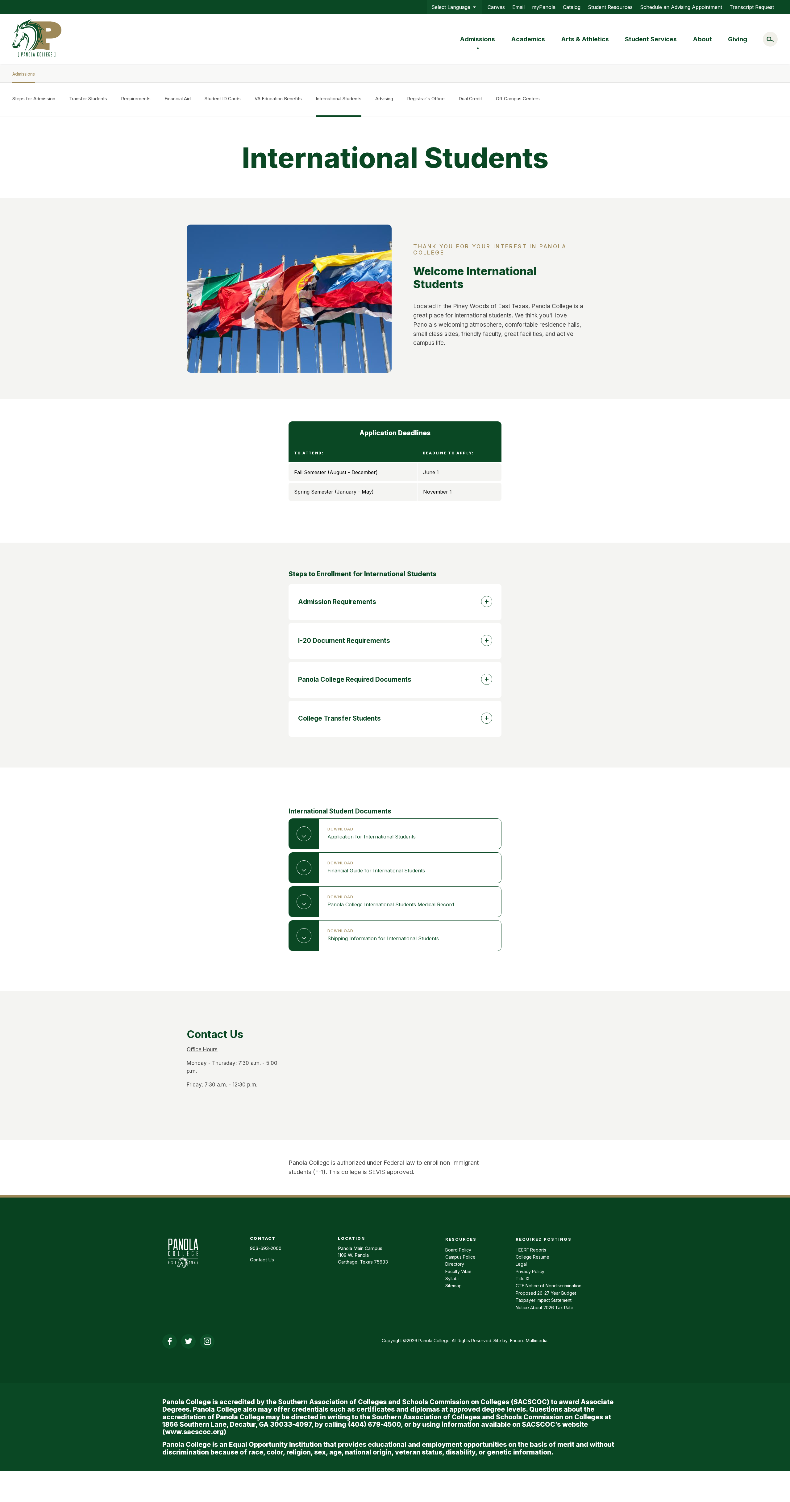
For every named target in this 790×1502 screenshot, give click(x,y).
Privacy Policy (530, 1271)
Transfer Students (88, 98)
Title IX (523, 1278)
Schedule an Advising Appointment (681, 7)
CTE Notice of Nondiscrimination (548, 1285)
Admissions (477, 39)
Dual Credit (470, 98)
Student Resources (610, 7)
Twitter (188, 1341)
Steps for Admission (33, 98)
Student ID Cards (223, 98)
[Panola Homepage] (183, 1271)
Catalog (571, 7)
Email (518, 7)
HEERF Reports (531, 1249)
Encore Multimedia (528, 1340)
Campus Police (460, 1257)
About (702, 39)
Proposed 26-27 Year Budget (546, 1293)
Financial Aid (177, 98)
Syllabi (452, 1278)
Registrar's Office (426, 98)
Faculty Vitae (458, 1271)
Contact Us (262, 1260)
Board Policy (458, 1249)
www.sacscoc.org (194, 1432)
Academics (528, 39)
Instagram (207, 1341)
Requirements (136, 98)
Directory (454, 1264)
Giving (737, 39)
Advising (384, 98)
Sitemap (453, 1285)
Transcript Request (752, 7)
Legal (521, 1264)
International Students (338, 98)
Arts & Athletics (585, 39)
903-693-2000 (265, 1248)
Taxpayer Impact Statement (544, 1300)
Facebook (169, 1341)
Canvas (496, 7)
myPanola (543, 7)
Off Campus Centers (518, 98)
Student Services (651, 39)
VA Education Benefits (278, 98)
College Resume (532, 1257)
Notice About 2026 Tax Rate (544, 1307)
